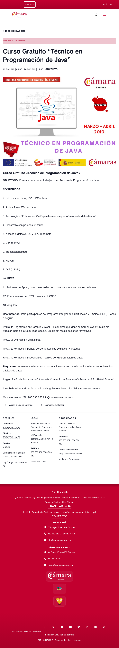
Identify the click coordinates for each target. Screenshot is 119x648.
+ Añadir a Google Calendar (20, 404)
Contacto (29, 4)
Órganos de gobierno (42, 497)
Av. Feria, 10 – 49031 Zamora (61, 552)
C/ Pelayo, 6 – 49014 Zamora (61, 527)
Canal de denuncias (75, 512)
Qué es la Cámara (23, 497)
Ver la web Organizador (69, 459)
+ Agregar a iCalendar (54, 404)
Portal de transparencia (55, 512)
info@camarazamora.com (60, 540)
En (111, 4)
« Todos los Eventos (14, 30)
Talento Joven (16, 456)
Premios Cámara (60, 497)
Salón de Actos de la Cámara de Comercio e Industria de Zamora (41, 427)
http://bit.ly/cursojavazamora (84, 388)
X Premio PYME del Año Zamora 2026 (87, 497)
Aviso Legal (90, 512)
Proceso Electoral (53, 502)
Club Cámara (68, 502)
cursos (6, 456)
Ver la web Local (38, 461)
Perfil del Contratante (33, 512)
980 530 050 (53, 533)
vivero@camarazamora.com (61, 565)
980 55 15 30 (54, 558)
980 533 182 (69, 533)
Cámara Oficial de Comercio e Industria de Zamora (70, 427)
